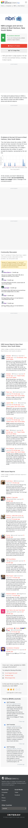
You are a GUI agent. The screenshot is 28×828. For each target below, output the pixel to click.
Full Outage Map (15, 50)
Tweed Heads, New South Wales (15, 395)
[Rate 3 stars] (14, 689)
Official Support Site (10, 678)
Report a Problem (15, 46)
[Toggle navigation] (26, 2)
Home (2, 5)
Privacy (3, 797)
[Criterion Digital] (14, 815)
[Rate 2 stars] (11, 689)
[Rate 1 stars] (8, 689)
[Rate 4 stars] (16, 689)
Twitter (16, 792)
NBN (15, 5)
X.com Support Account (11, 673)
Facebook (17, 795)
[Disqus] (14, 288)
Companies (8, 5)
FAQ (3, 795)
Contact (4, 800)
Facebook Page (9, 675)
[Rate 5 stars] (19, 689)
